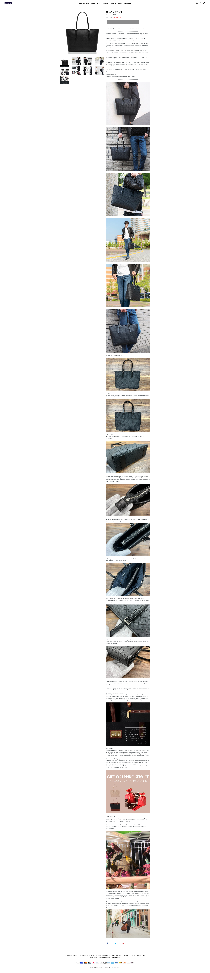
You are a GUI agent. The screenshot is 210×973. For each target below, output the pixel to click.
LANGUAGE (127, 3)
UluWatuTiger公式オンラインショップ (102, 967)
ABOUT (99, 3)
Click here (144, 28)
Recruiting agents (116, 957)
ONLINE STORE (84, 3)
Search (133, 955)
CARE (120, 3)
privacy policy (125, 955)
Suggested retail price (104, 957)
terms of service (116, 955)
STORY (113, 3)
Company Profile (141, 955)
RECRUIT (106, 3)
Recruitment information (71, 955)
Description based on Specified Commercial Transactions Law (94, 955)
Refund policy (93, 957)
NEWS (93, 3)
